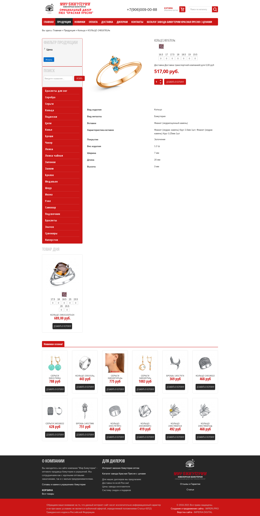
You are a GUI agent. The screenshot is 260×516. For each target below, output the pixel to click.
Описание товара (58, 370)
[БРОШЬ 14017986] (84, 410)
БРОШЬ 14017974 (175, 375)
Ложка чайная (54, 155)
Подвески (51, 116)
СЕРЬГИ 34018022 (55, 423)
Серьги (49, 103)
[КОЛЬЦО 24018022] (205, 363)
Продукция (69, 30)
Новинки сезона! (53, 344)
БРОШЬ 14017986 (85, 423)
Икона (49, 194)
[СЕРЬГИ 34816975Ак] (145, 363)
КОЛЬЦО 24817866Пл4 (175, 424)
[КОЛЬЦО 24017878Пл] (115, 410)
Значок (49, 227)
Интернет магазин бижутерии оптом (120, 468)
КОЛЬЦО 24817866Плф (205, 424)
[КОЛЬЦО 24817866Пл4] (175, 410)
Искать (79, 78)
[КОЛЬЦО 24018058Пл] (145, 410)
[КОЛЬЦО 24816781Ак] (119, 71)
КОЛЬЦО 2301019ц (84, 375)
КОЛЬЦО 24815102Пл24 (62, 315)
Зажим (49, 168)
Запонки (50, 162)
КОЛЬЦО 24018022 (205, 375)
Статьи (190, 489)
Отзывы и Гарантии (190, 484)
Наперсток (51, 240)
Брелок (49, 175)
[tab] (62, 50)
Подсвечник (52, 214)
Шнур (48, 188)
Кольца (81, 30)
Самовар (50, 207)
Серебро (50, 97)
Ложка (49, 149)
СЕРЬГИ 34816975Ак (145, 376)
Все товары (48, 493)
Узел (48, 201)
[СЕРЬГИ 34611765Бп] (54, 363)
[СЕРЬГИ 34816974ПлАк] (115, 363)
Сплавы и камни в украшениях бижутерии (63, 484)
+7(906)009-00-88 (142, 9)
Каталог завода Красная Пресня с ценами (124, 473)
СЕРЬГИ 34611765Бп (55, 376)
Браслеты (51, 220)
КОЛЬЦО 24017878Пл (115, 424)
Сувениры (51, 233)
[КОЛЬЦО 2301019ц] (84, 363)
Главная (57, 30)
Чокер (49, 142)
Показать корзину (182, 9)
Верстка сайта (184, 512)
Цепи (48, 123)
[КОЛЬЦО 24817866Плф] (205, 410)
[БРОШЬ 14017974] (175, 363)
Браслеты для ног (56, 91)
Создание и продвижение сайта (187, 508)
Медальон (51, 181)
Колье (48, 129)
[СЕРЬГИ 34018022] (54, 410)
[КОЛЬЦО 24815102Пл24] (62, 274)
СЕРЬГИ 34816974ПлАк (115, 376)
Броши (49, 136)
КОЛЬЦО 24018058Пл (145, 424)
